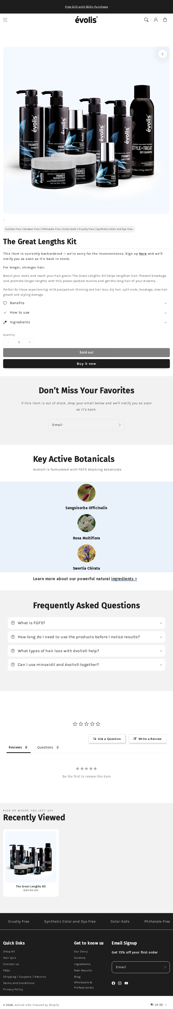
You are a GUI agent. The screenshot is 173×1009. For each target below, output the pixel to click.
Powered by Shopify (46, 1005)
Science (79, 957)
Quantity (9, 334)
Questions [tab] (45, 747)
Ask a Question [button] (109, 739)
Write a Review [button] (150, 739)
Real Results (83, 970)
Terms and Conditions (18, 983)
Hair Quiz (9, 957)
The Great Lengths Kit (31, 886)
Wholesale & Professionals (84, 985)
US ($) (159, 1004)
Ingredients (82, 964)
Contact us (11, 964)
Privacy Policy (13, 989)
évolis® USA (23, 1005)
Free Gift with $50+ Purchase (86, 6)
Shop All (9, 951)
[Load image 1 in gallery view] (3, 220)
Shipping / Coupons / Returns (24, 976)
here (143, 254)
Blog (77, 976)
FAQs (6, 970)
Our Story (81, 951)
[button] (5, 19)
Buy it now (86, 364)
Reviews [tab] (15, 747)
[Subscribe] (120, 425)
